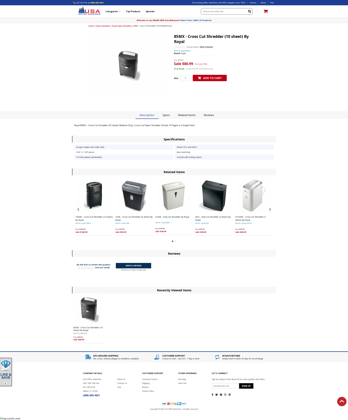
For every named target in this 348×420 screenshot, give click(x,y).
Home (91, 25)
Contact (252, 2)
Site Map (182, 379)
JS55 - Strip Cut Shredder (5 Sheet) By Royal (213, 218)
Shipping (145, 383)
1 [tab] (172, 241)
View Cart (182, 383)
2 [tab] (175, 241)
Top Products (133, 11)
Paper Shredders (103, 25)
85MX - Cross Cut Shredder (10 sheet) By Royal (88, 328)
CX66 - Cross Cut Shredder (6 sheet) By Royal (134, 218)
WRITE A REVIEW (133, 266)
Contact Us (122, 383)
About (263, 2)
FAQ (272, 2)
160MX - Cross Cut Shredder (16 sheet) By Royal (94, 218)
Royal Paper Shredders (122, 25)
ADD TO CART (212, 78)
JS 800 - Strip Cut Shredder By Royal (172, 216)
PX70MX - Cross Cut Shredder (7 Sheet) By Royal (250, 218)
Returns (145, 387)
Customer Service (150, 379)
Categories (111, 11)
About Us (121, 379)
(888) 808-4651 (97, 2)
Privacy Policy (148, 391)
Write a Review (206, 46)
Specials (150, 11)
